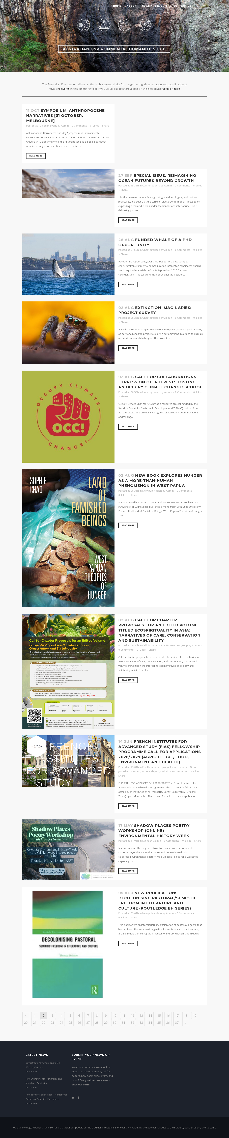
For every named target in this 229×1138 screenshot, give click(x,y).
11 (123, 1015)
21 (34, 1023)
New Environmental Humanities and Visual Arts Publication (44, 1081)
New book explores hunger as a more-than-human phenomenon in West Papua (160, 480)
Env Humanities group (174, 645)
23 (52, 1023)
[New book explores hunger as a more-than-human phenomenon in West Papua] (68, 538)
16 (168, 1015)
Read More (35, 156)
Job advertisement (129, 771)
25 (70, 1023)
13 (141, 1015)
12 (132, 1015)
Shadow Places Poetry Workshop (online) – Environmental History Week (154, 830)
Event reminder (179, 767)
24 (61, 1023)
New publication (152, 490)
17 (177, 1015)
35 (159, 1023)
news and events (59, 89)
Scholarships (149, 771)
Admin (65, 125)
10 (114, 1015)
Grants (194, 767)
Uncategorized (151, 249)
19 (194, 1015)
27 (88, 1023)
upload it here (171, 89)
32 (132, 1023)
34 (150, 1023)
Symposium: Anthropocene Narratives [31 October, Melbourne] (65, 115)
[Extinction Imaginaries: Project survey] (68, 332)
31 (123, 1023)
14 (150, 1015)
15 (159, 1015)
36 (168, 1023)
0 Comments (79, 125)
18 (185, 1015)
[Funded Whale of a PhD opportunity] (68, 264)
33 (141, 1023)
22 (43, 1023)
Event (53, 125)
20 (25, 1023)
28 (97, 1023)
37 (177, 1023)
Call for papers (151, 185)
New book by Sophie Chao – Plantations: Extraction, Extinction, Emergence (46, 1097)
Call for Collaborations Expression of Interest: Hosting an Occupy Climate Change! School (160, 382)
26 (79, 1023)
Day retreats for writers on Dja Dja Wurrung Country (43, 1065)
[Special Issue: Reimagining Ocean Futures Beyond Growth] (68, 183)
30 (114, 1023)
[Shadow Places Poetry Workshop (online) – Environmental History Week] (68, 849)
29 (105, 1023)
